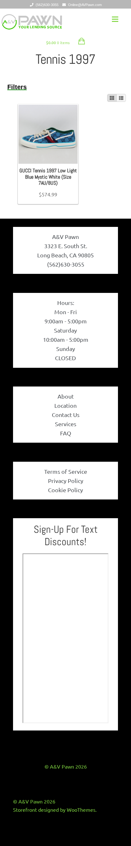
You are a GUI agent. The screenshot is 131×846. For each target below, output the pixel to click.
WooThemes (81, 809)
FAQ (65, 433)
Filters (17, 86)
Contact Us (65, 414)
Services (65, 423)
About (66, 396)
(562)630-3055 (47, 5)
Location (65, 405)
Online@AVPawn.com (85, 5)
